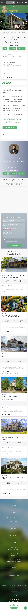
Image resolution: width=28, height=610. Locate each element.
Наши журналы (14, 532)
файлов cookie (16, 605)
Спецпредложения (14, 524)
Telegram (12, 48)
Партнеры (14, 542)
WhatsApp (21, 48)
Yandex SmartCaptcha (16, 585)
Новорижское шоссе (8, 62)
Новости (14, 539)
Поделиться (8, 134)
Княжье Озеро (6, 65)
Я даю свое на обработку (15, 240)
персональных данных (11, 241)
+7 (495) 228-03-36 (14, 559)
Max (5, 48)
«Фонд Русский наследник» (14, 517)
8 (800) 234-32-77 (14, 599)
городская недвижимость (14, 549)
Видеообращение (14, 7)
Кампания (14, 521)
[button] (2, 21)
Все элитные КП (14, 567)
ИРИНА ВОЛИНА (14, 509)
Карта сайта (8, 566)
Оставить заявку (9, 127)
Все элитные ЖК (19, 566)
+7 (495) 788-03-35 (14, 547)
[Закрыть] (26, 7)
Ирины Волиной (13, 9)
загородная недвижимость (14, 555)
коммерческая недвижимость (14, 561)
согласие (14, 239)
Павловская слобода (16, 65)
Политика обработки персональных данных (14, 589)
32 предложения (17, 183)
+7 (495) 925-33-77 (15, 42)
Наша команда (14, 535)
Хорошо (14, 607)
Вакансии (14, 528)
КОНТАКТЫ (14, 512)
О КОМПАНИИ (14, 505)
